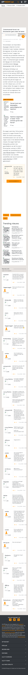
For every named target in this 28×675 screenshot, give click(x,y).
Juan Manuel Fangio (9, 152)
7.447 (7, 343)
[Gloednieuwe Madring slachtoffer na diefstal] (7, 260)
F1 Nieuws (6, 215)
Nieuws (3, 5)
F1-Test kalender (21, 636)
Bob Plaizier (8, 41)
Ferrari (8, 62)
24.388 (9, 305)
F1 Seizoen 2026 (11, 5)
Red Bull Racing (20, 630)
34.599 (9, 358)
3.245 (7, 292)
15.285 (9, 318)
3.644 (9, 590)
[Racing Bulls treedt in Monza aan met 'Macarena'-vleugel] (7, 238)
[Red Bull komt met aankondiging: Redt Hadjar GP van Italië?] (7, 253)
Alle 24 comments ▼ (14, 181)
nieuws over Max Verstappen (8, 630)
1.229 (7, 279)
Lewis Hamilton (7, 159)
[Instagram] (18, 619)
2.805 (7, 605)
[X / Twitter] (14, 619)
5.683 (7, 547)
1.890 (9, 445)
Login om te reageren (6, 270)
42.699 (7, 173)
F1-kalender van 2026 (10, 632)
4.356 (7, 573)
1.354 (9, 560)
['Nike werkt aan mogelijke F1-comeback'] (7, 244)
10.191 (9, 474)
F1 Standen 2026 (21, 5)
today (7, 2)
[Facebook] (10, 619)
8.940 (7, 487)
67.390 (9, 384)
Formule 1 (6, 47)
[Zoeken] (18, 2)
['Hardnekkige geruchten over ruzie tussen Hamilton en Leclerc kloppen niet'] (7, 231)
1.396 (7, 500)
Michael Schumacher (15, 215)
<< (9, 34)
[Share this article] (23, 36)
